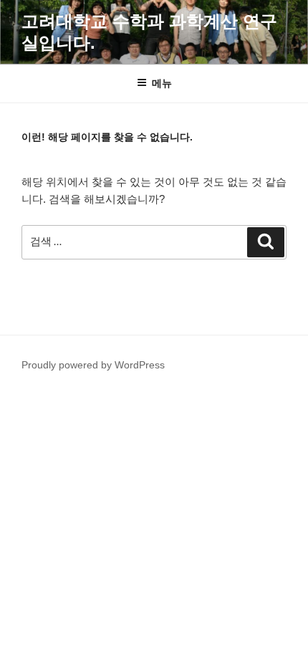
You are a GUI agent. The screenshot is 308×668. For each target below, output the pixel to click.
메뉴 (162, 83)
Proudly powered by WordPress (93, 365)
